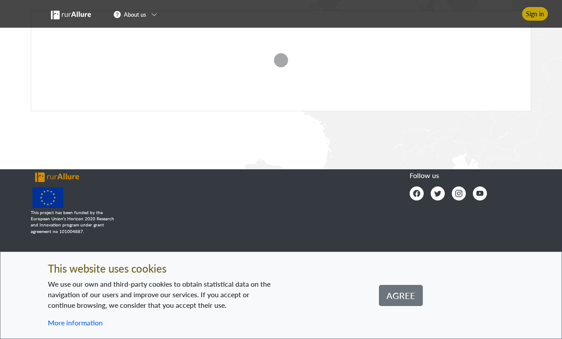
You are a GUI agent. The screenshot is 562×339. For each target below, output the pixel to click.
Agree (400, 295)
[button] (138, 14)
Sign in (535, 14)
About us (135, 14)
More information (75, 322)
